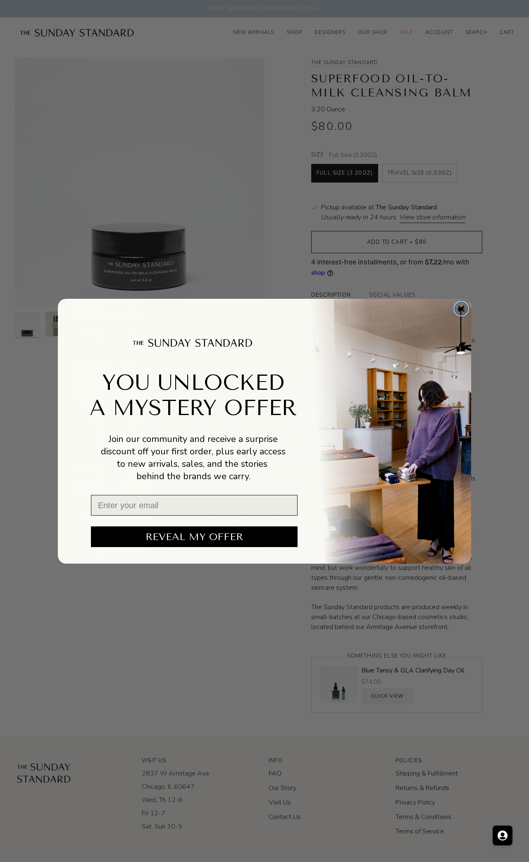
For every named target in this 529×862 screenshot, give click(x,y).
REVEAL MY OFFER (194, 537)
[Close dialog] (461, 308)
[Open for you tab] (502, 835)
